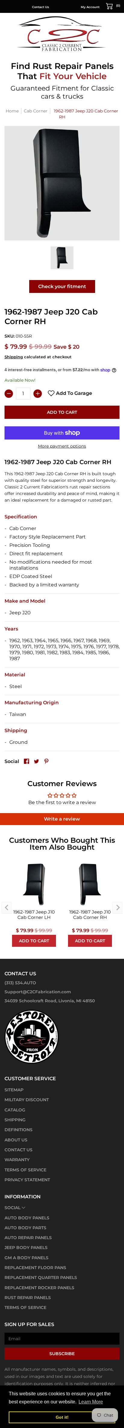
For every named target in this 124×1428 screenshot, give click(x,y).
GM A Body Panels (26, 1257)
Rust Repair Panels (28, 1297)
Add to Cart (62, 412)
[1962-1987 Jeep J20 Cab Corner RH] (62, 257)
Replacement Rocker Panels (39, 1287)
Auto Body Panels (27, 1218)
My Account (78, 7)
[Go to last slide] (7, 908)
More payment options (62, 446)
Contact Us (28, 7)
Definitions (19, 1129)
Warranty (17, 1159)
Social (12, 1207)
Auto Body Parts (25, 1227)
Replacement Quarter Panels (41, 1277)
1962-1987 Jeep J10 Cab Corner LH (34, 914)
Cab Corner (36, 111)
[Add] (37, 393)
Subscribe (62, 1353)
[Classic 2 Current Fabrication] (62, 33)
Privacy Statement (27, 1179)
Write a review (62, 819)
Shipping (14, 357)
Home (12, 111)
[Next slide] (117, 908)
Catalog (15, 1110)
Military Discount (27, 1099)
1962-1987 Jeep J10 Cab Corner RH (90, 914)
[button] (113, 5)
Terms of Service (25, 1170)
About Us (16, 1140)
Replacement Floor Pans (35, 1267)
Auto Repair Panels (28, 1237)
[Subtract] (9, 393)
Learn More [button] (91, 1401)
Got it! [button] (62, 1417)
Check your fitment (62, 286)
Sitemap (14, 1090)
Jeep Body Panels (26, 1247)
